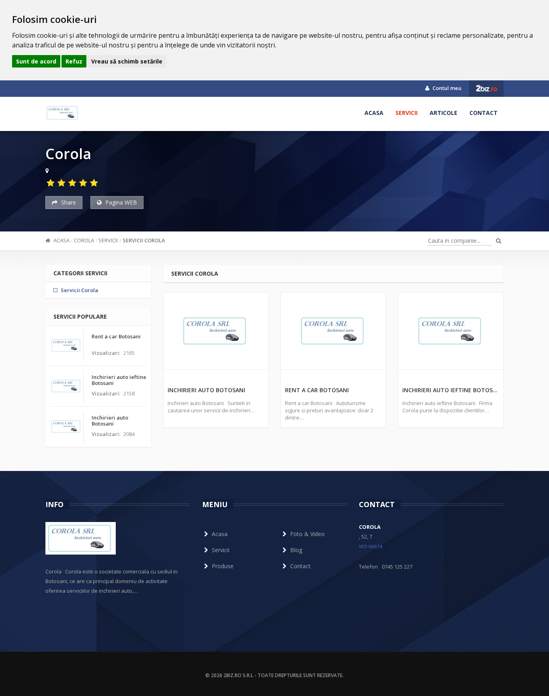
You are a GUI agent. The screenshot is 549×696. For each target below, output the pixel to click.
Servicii (406, 113)
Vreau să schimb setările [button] (126, 61)
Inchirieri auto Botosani (206, 390)
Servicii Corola (144, 240)
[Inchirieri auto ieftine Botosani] (450, 331)
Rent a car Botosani (317, 390)
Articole (443, 113)
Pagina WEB (120, 202)
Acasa (374, 113)
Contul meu (446, 88)
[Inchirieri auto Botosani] (216, 331)
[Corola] (62, 113)
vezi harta (371, 546)
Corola (84, 240)
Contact (483, 113)
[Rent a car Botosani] (333, 331)
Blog (296, 550)
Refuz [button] (74, 61)
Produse (223, 566)
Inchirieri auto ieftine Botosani (450, 390)
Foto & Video (307, 534)
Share (67, 202)
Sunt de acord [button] (36, 61)
